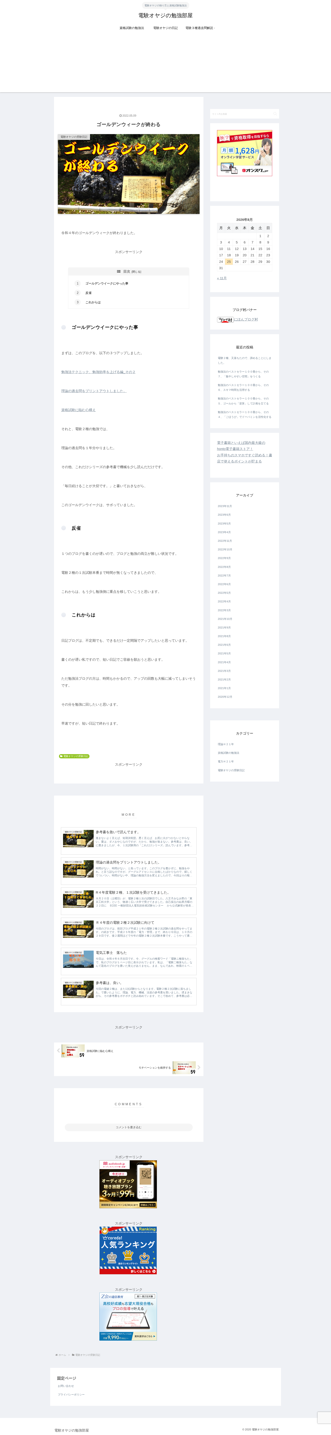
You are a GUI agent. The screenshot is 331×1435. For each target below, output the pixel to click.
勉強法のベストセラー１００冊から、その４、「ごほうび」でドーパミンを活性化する (244, 414)
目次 (126, 271)
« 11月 (222, 278)
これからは (91, 302)
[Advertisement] (165, 65)
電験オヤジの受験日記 (75, 756)
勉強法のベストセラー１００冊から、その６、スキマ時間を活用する (243, 387)
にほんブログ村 (246, 319)
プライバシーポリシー (71, 1394)
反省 (87, 292)
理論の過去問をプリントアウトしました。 (94, 391)
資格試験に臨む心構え (78, 410)
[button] (275, 113)
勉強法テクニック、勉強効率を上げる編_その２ (98, 372)
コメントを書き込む (129, 1127)
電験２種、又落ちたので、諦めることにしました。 (244, 360)
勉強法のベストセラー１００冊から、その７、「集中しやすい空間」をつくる (243, 374)
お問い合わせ (66, 1385)
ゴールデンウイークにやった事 (105, 283)
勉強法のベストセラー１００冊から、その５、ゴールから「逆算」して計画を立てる (243, 401)
